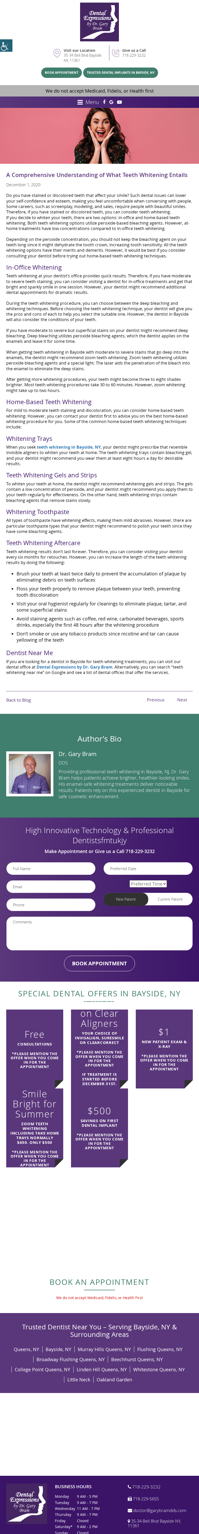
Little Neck (78, 1379)
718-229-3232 (134, 55)
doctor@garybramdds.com (159, 1510)
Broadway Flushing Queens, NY (71, 1359)
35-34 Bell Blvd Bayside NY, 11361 (83, 58)
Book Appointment (61, 72)
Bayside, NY (58, 1349)
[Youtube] (119, 102)
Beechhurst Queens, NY (137, 1359)
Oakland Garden (114, 1379)
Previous (156, 700)
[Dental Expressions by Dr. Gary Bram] (99, 22)
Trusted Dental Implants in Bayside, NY (120, 72)
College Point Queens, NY (42, 1369)
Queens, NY (26, 1349)
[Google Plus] (111, 102)
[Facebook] (104, 102)
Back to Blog (18, 700)
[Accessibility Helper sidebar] (6, 45)
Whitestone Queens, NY (159, 1369)
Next (182, 700)
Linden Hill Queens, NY (102, 1369)
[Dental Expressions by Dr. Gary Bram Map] (99, 1434)
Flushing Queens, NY (159, 1349)
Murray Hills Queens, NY (104, 1349)
